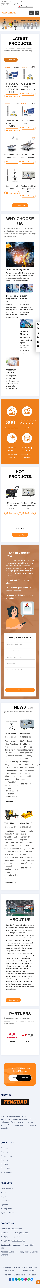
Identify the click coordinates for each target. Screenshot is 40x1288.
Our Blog (4, 1164)
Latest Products (7, 1188)
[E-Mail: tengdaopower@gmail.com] (38, 346)
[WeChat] (28, 1280)
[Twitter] (13, 1280)
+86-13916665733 (11, 2)
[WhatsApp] (19, 1280)
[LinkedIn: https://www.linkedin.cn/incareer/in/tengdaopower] (38, 333)
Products (4, 1152)
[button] (17, 29)
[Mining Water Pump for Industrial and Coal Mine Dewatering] (27, 814)
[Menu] (31, 13)
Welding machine (8, 1209)
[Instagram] (25, 1280)
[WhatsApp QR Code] (38, 328)
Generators (5, 1201)
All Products (11, 60)
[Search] (37, 13)
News (20, 707)
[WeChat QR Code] (38, 337)
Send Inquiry (13, 96)
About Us (4, 1148)
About (3, 6)
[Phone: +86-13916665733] (38, 324)
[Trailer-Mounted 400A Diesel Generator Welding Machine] (11, 814)
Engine (3, 1196)
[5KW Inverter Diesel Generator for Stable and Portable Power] (27, 724)
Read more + (13, 1000)
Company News (7, 1156)
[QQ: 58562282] (38, 342)
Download (5, 1160)
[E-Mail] (31, 1280)
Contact (10, 6)
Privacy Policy (6, 1172)
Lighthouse (5, 1205)
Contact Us (5, 1168)
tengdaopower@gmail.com (11, 4)
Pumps (3, 1192)
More (30, 44)
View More (21, 205)
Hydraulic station (7, 1213)
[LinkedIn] (16, 1280)
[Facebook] (10, 1280)
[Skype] (22, 1280)
